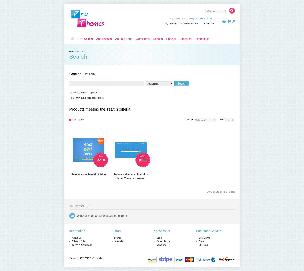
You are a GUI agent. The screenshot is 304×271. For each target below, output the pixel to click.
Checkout (209, 23)
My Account (171, 23)
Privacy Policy (79, 241)
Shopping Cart (190, 23)
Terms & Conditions (82, 245)
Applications (104, 38)
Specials (118, 241)
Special (171, 38)
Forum (202, 241)
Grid (74, 120)
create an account (205, 18)
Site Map (203, 245)
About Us (76, 238)
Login (159, 238)
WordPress (143, 38)
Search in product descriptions (88, 97)
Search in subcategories (85, 92)
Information (203, 38)
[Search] (232, 11)
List (82, 120)
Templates (185, 38)
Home (72, 39)
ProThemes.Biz (96, 258)
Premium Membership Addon (88, 174)
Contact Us (204, 238)
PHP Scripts (85, 38)
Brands (117, 238)
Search (80, 51)
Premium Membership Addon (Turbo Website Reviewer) (131, 176)
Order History (163, 241)
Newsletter (161, 245)
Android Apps (123, 38)
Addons (158, 38)
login (193, 18)
